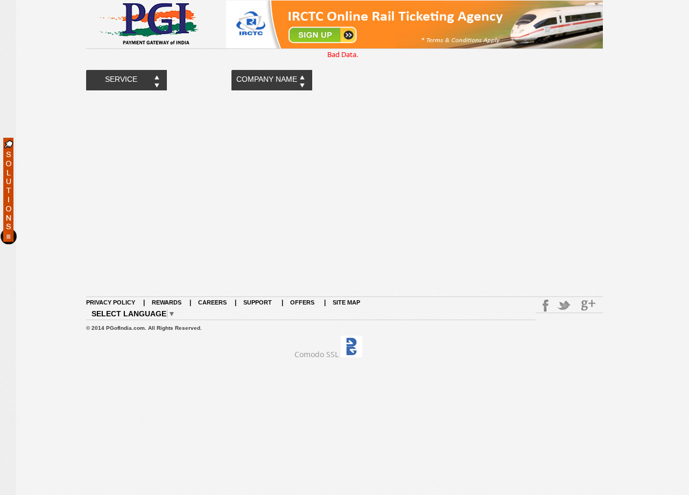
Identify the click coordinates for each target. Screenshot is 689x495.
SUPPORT (258, 302)
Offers (302, 302)
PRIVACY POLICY (110, 302)
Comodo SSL (316, 354)
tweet (565, 306)
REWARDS (166, 302)
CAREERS (212, 302)
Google (589, 306)
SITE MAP (346, 302)
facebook (543, 306)
